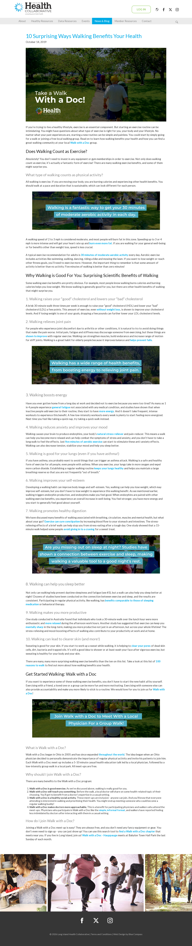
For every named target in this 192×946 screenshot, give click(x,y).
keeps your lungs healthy (109, 468)
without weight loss (108, 309)
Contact (147, 21)
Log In (141, 9)
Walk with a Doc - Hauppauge (99, 835)
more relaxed (53, 623)
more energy (106, 411)
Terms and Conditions (101, 934)
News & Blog (102, 21)
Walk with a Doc (79, 142)
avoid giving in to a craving (79, 529)
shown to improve (36, 336)
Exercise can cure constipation (62, 521)
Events (86, 21)
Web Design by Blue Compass (127, 934)
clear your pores (141, 645)
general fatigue (61, 407)
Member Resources (126, 21)
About (22, 21)
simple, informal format (112, 810)
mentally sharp (34, 627)
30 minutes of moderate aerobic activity (104, 254)
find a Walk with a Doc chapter (137, 831)
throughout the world (111, 754)
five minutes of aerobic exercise (83, 441)
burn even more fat (100, 243)
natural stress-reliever (110, 433)
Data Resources (67, 21)
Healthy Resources (42, 21)
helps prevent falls (141, 340)
